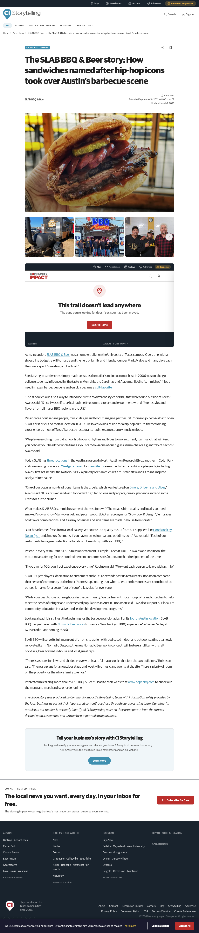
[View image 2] (99, 237)
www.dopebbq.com (141, 682)
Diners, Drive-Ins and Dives (147, 487)
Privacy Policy (109, 911)
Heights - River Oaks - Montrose (120, 871)
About (102, 905)
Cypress (107, 864)
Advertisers (18, 33)
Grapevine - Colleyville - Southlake (72, 858)
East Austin (9, 858)
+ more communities (13, 877)
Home (6, 33)
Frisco (56, 852)
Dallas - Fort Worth (42, 25)
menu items (96, 466)
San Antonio (85, 25)
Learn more (129, 925)
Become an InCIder (132, 905)
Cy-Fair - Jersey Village (115, 858)
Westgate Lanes (72, 466)
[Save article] (170, 47)
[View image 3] (149, 237)
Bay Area (108, 840)
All (7, 25)
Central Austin (11, 852)
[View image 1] (49, 237)
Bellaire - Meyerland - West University (124, 846)
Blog (162, 905)
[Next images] (169, 236)
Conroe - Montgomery (115, 852)
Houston (65, 25)
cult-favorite (103, 387)
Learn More (99, 760)
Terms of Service (161, 911)
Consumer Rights (130, 911)
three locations (57, 460)
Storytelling (174, 905)
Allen (55, 840)
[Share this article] (162, 47)
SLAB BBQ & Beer (36, 33)
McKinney (58, 875)
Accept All (184, 925)
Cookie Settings (160, 925)
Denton (57, 846)
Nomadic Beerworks (71, 624)
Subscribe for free (178, 800)
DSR (145, 911)
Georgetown (10, 864)
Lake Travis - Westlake (15, 871)
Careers (151, 905)
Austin (19, 25)
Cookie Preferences (185, 911)
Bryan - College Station (167, 833)
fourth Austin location (145, 618)
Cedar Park (9, 846)
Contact (113, 905)
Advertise (190, 905)
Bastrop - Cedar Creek (15, 840)
